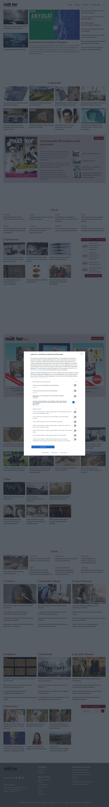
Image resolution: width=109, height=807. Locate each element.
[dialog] (54, 403)
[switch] (74, 385)
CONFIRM (43, 447)
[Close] (82, 354)
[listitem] (54, 382)
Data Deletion (45, 452)
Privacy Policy (63, 452)
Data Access (54, 452)
